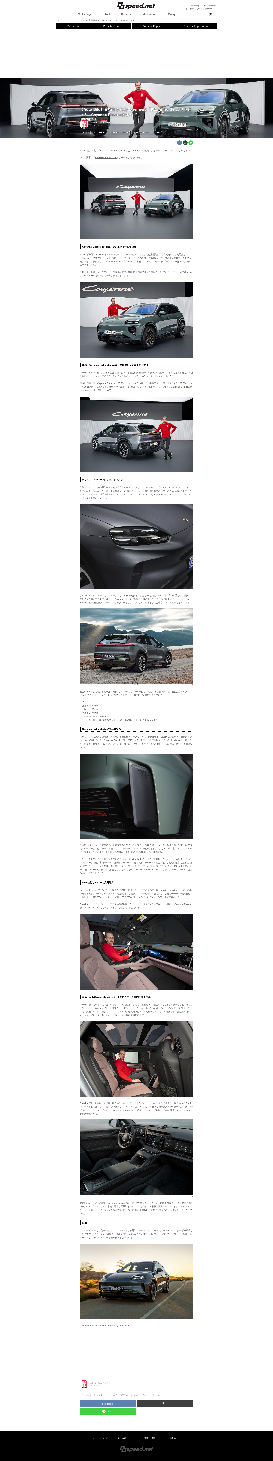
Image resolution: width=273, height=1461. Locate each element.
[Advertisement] (136, 53)
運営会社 (174, 1438)
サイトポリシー (124, 1438)
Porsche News (111, 26)
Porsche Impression (196, 26)
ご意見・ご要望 (149, 1438)
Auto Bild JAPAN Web (101, 122)
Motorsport (74, 26)
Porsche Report (152, 26)
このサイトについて (99, 1438)
